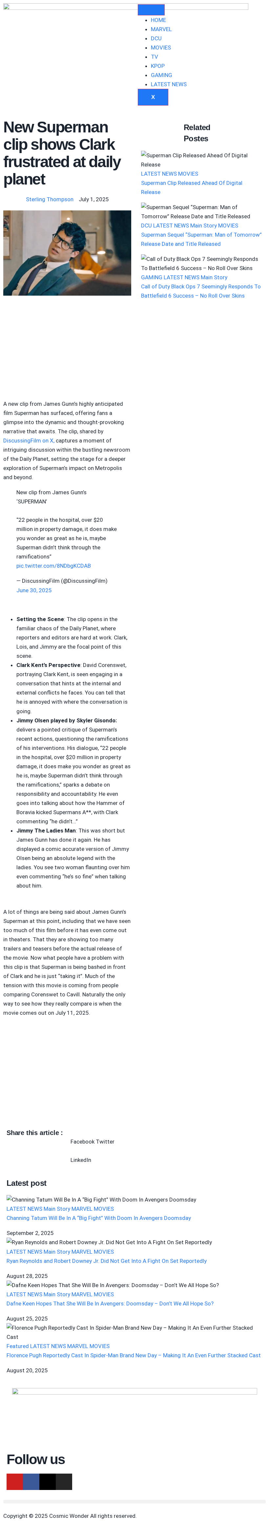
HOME (158, 20)
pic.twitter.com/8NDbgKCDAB (53, 565)
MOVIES (161, 47)
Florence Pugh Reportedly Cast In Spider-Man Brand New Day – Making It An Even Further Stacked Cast (134, 1355)
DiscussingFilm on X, (28, 440)
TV (154, 56)
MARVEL (161, 29)
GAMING (161, 75)
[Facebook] (31, 1482)
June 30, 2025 (34, 590)
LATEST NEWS (169, 84)
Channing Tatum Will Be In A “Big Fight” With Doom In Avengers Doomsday (99, 1218)
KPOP (158, 66)
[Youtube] (15, 1482)
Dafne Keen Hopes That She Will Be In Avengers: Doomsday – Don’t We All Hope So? (110, 1303)
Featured (18, 1346)
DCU (156, 38)
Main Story (203, 225)
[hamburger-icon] (151, 9)
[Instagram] (64, 1482)
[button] (82, 1137)
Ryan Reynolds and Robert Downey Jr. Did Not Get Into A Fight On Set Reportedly (107, 1261)
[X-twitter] (47, 1482)
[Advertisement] (67, 351)
